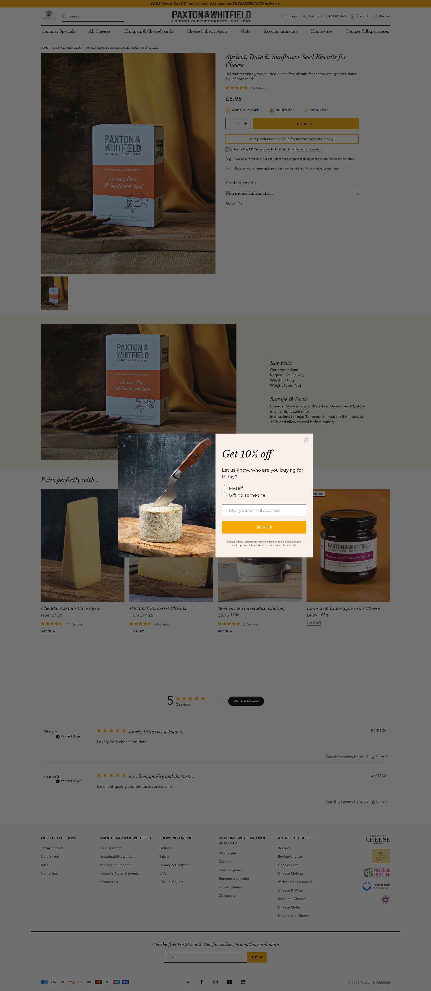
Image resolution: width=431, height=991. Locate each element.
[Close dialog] (306, 440)
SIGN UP (264, 527)
